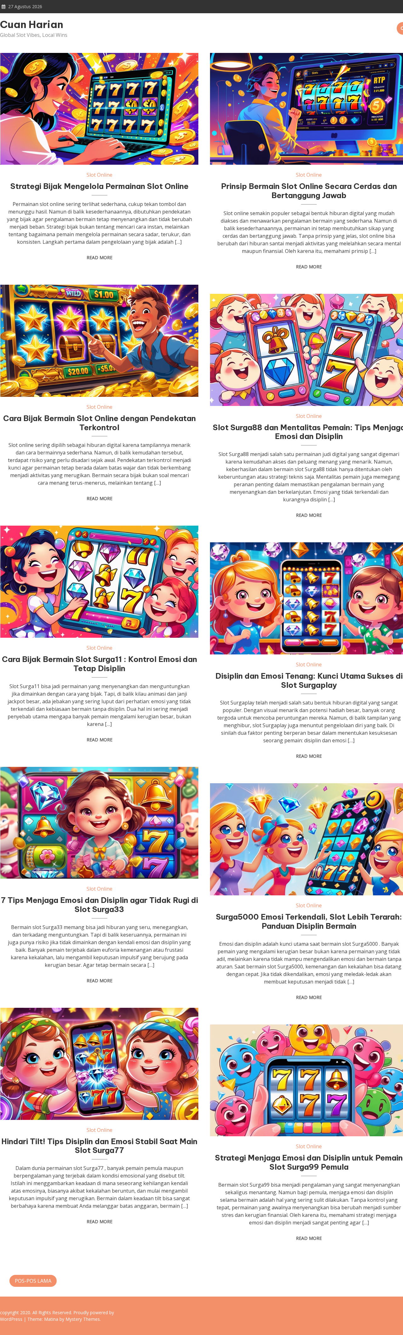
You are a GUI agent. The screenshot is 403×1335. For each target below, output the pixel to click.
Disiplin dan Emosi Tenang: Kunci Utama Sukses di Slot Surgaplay (309, 680)
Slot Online (99, 174)
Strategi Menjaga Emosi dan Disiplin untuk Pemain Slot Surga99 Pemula (309, 1162)
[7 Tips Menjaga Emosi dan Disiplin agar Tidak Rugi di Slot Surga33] (99, 823)
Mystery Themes (82, 1319)
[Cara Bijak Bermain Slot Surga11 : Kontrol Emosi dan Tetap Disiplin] (99, 582)
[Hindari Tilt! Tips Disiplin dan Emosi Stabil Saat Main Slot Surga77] (99, 1064)
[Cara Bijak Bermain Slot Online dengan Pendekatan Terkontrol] (99, 341)
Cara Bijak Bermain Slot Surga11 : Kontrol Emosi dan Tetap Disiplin (99, 663)
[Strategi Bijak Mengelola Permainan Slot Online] (99, 109)
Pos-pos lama (33, 1280)
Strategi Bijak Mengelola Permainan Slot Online (99, 186)
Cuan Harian (31, 24)
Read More (99, 257)
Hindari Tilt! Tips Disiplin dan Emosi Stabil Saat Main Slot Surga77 (99, 1146)
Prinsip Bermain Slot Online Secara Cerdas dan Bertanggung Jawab (309, 190)
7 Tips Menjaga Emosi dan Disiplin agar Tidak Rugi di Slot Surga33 (99, 904)
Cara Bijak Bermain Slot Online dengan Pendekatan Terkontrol (99, 423)
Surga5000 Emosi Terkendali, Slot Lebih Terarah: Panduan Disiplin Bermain (309, 921)
